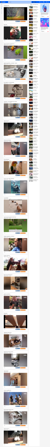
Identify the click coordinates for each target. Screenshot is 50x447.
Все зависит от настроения (9, 82)
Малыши (5, 24)
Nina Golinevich (5, 6)
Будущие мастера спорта (8, 351)
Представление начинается (9, 43)
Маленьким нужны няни (8, 409)
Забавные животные (8, 332)
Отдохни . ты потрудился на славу (10, 101)
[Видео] (1, 8)
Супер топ (5, 25)
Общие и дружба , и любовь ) (9, 236)
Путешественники (7, 140)
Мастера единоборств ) (8, 274)
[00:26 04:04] (15, 13)
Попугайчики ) (6, 159)
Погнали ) (5, 313)
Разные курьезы (7, 255)
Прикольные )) (6, 120)
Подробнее (43, 16)
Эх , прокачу (6, 197)
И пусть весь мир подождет (9, 178)
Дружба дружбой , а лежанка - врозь (10, 63)
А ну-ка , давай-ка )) (7, 390)
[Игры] (1, 13)
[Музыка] (1, 9)
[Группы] (1, 11)
